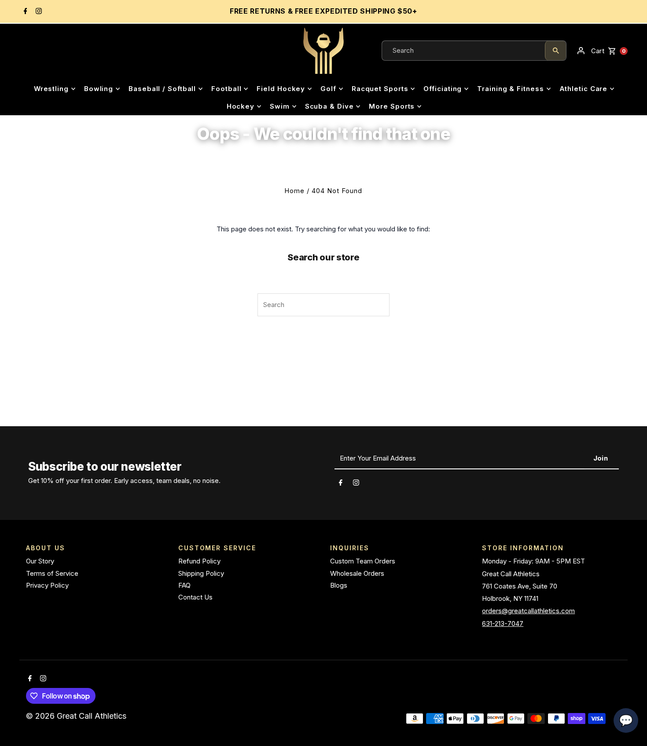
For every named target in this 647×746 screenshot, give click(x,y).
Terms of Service (52, 573)
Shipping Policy (201, 573)
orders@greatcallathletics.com (528, 611)
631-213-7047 (502, 623)
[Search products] (555, 50)
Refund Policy (199, 561)
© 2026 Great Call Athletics (77, 715)
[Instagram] (37, 12)
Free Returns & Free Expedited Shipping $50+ (323, 11)
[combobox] (463, 50)
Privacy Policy (47, 585)
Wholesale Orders (357, 573)
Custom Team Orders (362, 561)
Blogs (338, 585)
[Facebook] (24, 12)
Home (294, 190)
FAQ (184, 585)
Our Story (40, 561)
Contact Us (195, 597)
